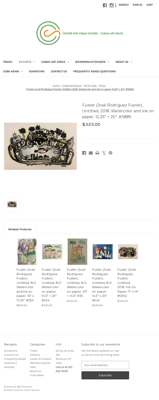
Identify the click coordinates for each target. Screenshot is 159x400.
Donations (37, 71)
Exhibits (25, 62)
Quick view (27, 251)
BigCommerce (24, 386)
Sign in (137, 4)
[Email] (91, 153)
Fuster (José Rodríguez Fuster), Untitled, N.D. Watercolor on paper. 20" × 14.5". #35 (77, 283)
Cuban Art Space (53, 62)
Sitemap (9, 367)
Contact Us (59, 71)
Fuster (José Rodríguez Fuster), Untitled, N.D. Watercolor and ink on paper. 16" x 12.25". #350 (26, 285)
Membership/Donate (90, 62)
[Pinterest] (110, 153)
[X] (104, 153)
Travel (8, 62)
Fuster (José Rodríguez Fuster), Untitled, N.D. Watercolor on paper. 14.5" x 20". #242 (102, 285)
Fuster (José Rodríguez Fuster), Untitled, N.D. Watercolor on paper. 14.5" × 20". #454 (52, 285)
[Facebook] (105, 5)
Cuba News (11, 71)
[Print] (97, 153)
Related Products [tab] (20, 229)
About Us (122, 62)
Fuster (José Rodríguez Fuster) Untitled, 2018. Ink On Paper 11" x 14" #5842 (127, 283)
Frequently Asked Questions (94, 71)
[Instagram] (112, 5)
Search (124, 4)
